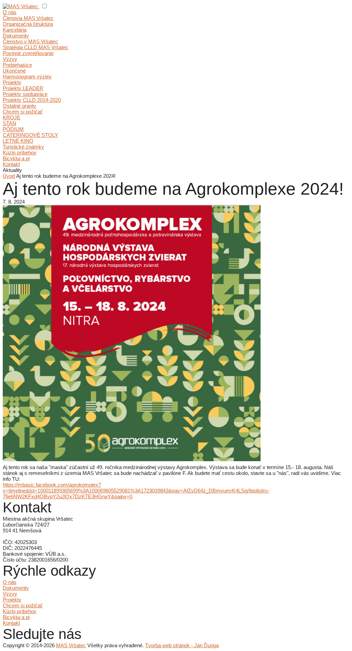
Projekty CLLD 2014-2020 (32, 100)
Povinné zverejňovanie (28, 53)
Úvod (9, 176)
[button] (44, 6)
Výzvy (10, 59)
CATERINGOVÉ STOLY (30, 135)
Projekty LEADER (23, 88)
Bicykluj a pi (16, 158)
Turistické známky (23, 147)
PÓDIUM (13, 129)
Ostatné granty (19, 106)
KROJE (11, 117)
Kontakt (11, 164)
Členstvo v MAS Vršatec (30, 41)
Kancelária (14, 30)
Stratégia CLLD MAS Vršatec (35, 47)
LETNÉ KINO (18, 141)
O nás (9, 12)
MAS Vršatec (71, 645)
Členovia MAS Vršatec (28, 18)
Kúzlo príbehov (19, 152)
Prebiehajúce (17, 65)
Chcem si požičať (23, 112)
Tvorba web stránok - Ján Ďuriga (182, 645)
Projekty (12, 82)
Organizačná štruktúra (28, 24)
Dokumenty (16, 36)
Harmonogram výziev (27, 76)
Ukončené (14, 71)
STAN (9, 123)
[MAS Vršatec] (21, 6)
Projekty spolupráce (25, 94)
